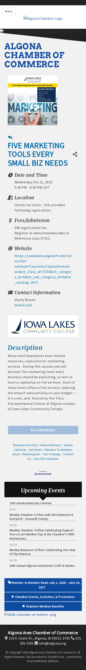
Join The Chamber (46, 459)
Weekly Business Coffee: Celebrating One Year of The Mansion (42, 550)
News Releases (51, 445)
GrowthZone (56, 657)
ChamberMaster (37, 661)
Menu (9, 11)
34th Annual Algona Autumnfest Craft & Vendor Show (42, 566)
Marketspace (31, 454)
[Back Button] (10, 137)
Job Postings (51, 454)
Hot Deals (35, 450)
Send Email (23, 305)
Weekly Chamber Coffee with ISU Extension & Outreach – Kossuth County (41, 515)
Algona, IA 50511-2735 (39, 638)
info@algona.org (52, 643)
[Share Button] (75, 154)
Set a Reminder (43, 430)
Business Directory (25, 445)
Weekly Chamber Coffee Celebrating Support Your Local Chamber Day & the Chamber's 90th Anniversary (42, 532)
